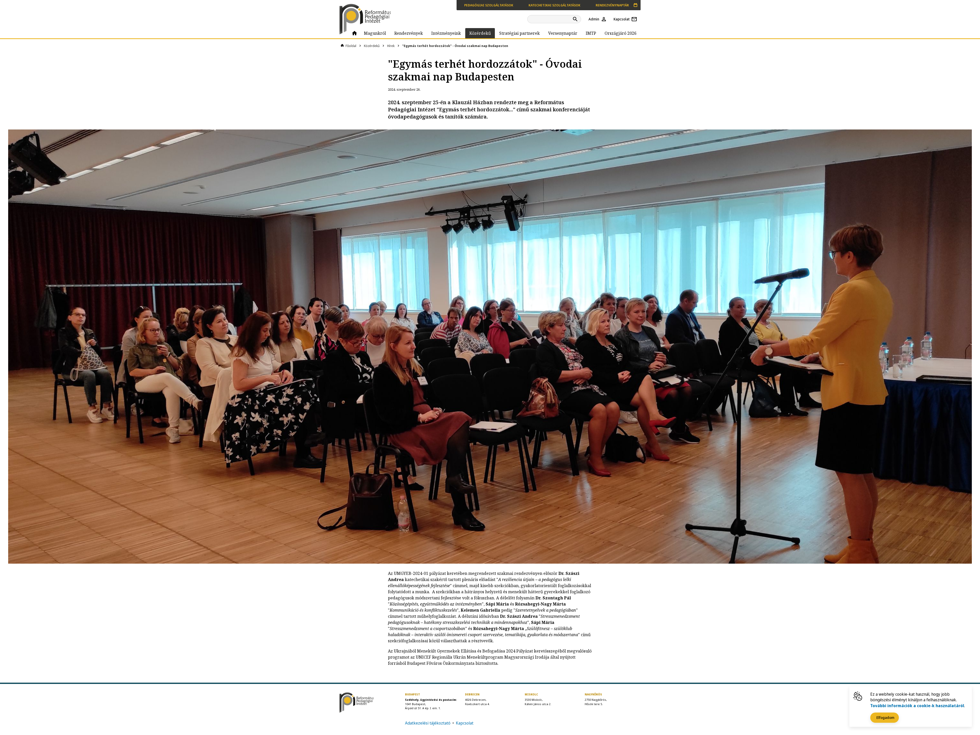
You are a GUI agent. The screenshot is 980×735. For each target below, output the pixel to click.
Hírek (391, 45)
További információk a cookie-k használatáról (917, 705)
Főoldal (351, 45)
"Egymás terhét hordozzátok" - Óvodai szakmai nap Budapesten (455, 45)
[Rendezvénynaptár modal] (635, 5)
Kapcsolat (464, 723)
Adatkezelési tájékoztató (427, 723)
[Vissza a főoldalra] (367, 19)
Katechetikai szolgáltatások (554, 5)
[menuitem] (354, 33)
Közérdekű (371, 45)
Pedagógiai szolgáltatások (488, 5)
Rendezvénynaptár (612, 5)
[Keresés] (576, 19)
